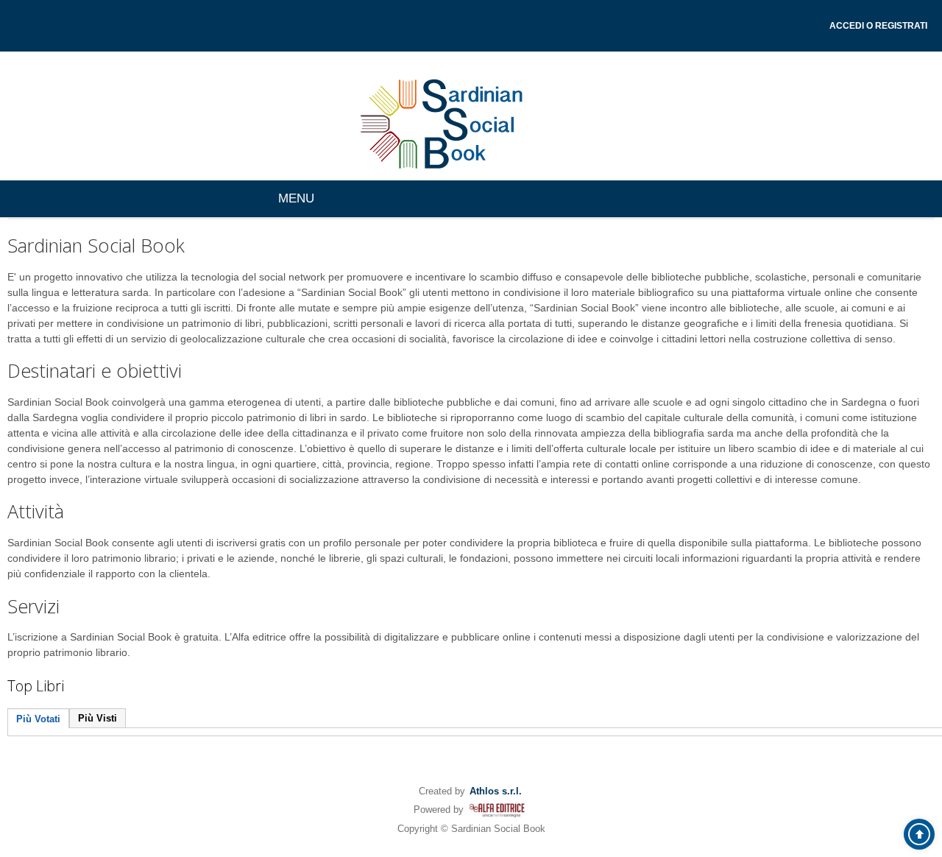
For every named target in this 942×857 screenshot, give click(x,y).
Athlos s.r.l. (496, 791)
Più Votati (38, 718)
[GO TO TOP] (919, 834)
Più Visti (97, 718)
